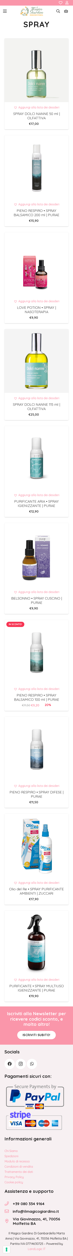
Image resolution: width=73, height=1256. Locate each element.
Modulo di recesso (17, 1161)
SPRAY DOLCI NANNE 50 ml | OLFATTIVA (36, 115)
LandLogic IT (36, 1249)
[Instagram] (21, 1064)
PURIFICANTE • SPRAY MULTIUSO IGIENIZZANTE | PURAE (36, 988)
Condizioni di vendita (18, 1166)
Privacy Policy (14, 1177)
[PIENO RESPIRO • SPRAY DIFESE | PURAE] (36, 749)
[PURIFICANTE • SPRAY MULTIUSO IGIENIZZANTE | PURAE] (36, 942)
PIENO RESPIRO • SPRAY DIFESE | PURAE (36, 794)
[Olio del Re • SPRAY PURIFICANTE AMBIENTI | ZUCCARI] (36, 845)
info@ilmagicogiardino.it (36, 1211)
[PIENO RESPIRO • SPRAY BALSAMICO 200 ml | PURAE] (36, 167)
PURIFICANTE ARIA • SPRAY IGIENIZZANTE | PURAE (36, 503)
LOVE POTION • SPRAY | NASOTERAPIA (36, 309)
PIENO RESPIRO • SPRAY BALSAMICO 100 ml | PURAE (36, 697)
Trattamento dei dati (18, 1172)
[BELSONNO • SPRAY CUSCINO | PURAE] (36, 555)
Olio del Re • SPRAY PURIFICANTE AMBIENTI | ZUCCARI (36, 891)
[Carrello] (66, 11)
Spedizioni (11, 1156)
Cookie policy (13, 1182)
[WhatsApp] (32, 1064)
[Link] (60, 3)
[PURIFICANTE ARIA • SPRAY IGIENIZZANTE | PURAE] (36, 458)
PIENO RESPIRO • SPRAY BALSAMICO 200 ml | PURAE (36, 212)
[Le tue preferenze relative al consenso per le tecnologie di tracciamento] (6, 1249)
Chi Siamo (11, 1151)
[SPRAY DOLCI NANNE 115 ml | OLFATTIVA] (36, 361)
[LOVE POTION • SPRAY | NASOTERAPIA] (36, 264)
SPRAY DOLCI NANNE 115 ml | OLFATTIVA (36, 406)
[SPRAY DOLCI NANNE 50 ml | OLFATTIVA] (36, 70)
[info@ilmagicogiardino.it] (8, 1211)
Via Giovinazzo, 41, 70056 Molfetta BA (36, 1221)
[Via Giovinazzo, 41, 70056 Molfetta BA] (8, 1221)
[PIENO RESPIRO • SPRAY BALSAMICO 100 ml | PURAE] (36, 652)
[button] (5, 11)
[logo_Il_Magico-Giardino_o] (31, 11)
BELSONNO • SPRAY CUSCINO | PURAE (36, 600)
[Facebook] (9, 1064)
